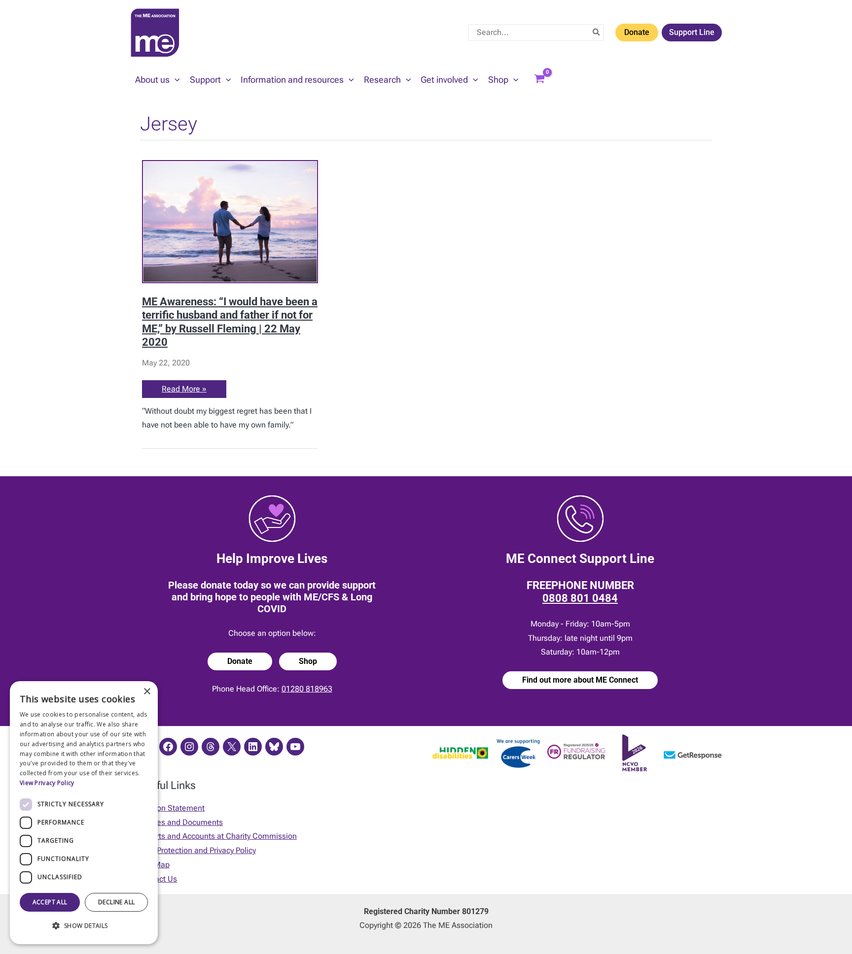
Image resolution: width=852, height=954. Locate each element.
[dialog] (84, 812)
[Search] (597, 32)
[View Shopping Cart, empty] (539, 79)
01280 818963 (307, 688)
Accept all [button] (50, 902)
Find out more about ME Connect (580, 680)
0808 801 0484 (580, 598)
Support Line (691, 32)
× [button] (146, 691)
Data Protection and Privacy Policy (197, 850)
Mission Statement (171, 808)
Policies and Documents (180, 822)
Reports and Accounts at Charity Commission (217, 836)
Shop (308, 661)
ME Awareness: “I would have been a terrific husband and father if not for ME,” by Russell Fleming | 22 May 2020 (230, 322)
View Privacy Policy (47, 783)
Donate (636, 32)
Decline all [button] (116, 902)
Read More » (184, 391)
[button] (175, 80)
